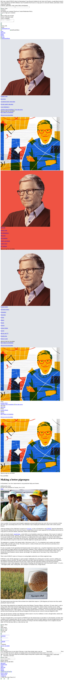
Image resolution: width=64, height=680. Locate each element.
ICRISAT (48, 528)
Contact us (3, 675)
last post (29, 528)
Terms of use (4, 674)
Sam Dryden (17, 534)
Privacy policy (4, 673)
